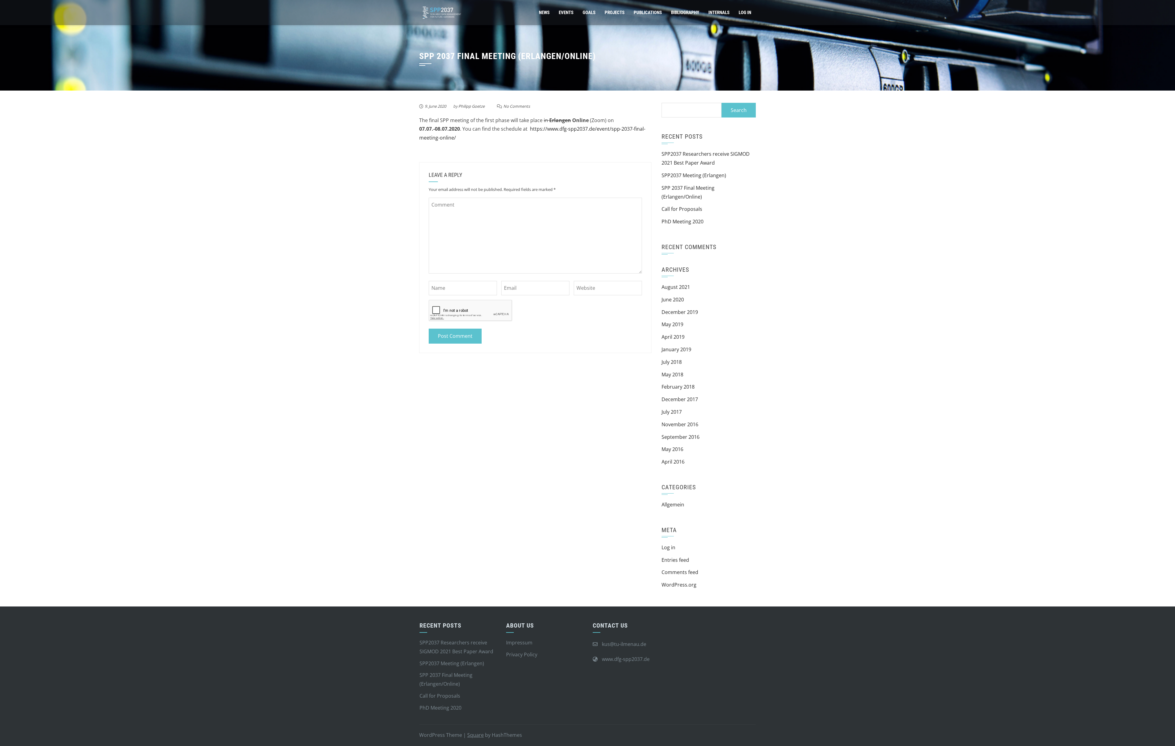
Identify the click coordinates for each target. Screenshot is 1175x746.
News (544, 12)
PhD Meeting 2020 (682, 221)
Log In (745, 12)
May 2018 (672, 374)
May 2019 (672, 324)
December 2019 (680, 312)
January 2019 (676, 349)
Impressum (519, 642)
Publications (648, 12)
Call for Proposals (682, 209)
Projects (615, 12)
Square (475, 735)
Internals (718, 12)
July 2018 (672, 362)
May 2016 (672, 449)
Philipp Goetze (471, 106)
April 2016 (673, 461)
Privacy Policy (521, 654)
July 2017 (672, 411)
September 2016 (680, 437)
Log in (668, 547)
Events (566, 12)
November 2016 (680, 424)
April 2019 (673, 337)
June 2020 (673, 299)
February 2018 (678, 386)
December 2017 (680, 399)
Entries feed (675, 560)
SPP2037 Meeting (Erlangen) (694, 175)
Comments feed (680, 572)
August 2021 (676, 287)
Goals (589, 12)
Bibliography (685, 12)
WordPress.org (679, 584)
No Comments (516, 106)
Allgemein (673, 504)
